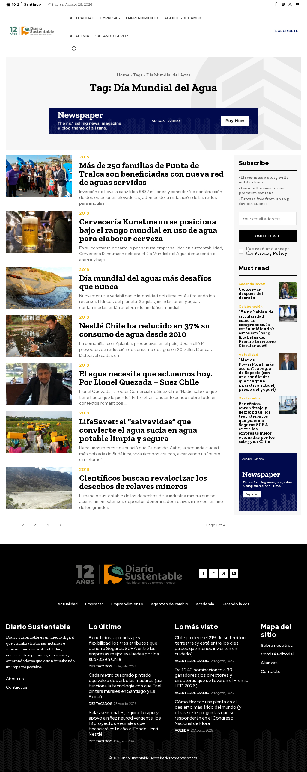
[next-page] (60, 525)
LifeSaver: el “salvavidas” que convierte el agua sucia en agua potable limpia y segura (138, 430)
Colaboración (251, 306)
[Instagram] (283, 4)
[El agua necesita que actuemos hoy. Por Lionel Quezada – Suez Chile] (39, 384)
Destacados (250, 398)
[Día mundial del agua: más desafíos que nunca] (39, 288)
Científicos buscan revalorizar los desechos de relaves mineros (143, 482)
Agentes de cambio (192, 661)
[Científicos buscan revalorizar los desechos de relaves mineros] (39, 488)
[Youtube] (297, 4)
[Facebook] (275, 4)
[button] (74, 48)
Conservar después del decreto (251, 293)
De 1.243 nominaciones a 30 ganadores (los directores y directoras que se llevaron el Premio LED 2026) (212, 678)
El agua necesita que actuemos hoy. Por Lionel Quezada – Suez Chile (146, 378)
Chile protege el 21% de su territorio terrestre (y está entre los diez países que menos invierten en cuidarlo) (212, 646)
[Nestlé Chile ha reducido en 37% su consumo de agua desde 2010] (39, 336)
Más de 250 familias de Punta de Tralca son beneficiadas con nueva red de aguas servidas (151, 173)
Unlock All (267, 236)
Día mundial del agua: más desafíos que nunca (145, 282)
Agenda (182, 730)
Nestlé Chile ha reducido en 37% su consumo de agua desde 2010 (144, 330)
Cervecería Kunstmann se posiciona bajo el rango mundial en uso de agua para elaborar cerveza (148, 230)
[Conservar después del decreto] (288, 290)
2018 (84, 157)
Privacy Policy (270, 253)
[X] (290, 4)
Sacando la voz (252, 284)
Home (123, 75)
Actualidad (248, 354)
